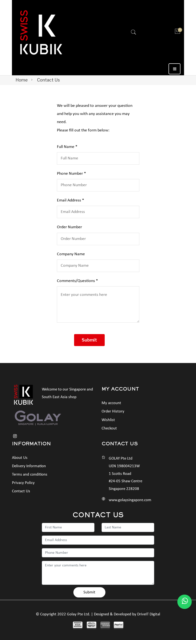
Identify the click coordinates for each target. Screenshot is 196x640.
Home (22, 79)
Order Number (69, 227)
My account (111, 403)
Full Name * (67, 147)
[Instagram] (15, 436)
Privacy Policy (23, 483)
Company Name (71, 254)
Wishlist (108, 420)
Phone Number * (71, 173)
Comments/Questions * (77, 281)
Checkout (109, 428)
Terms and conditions (29, 474)
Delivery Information (29, 466)
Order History (113, 411)
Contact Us (21, 491)
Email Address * (70, 200)
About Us (19, 458)
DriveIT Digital (148, 614)
